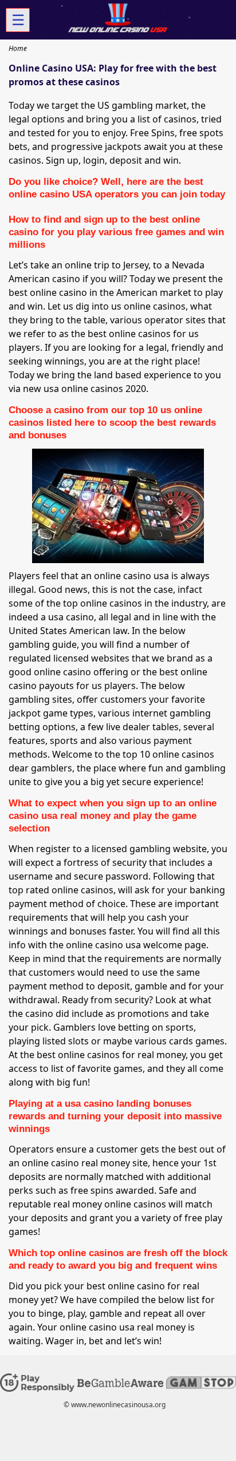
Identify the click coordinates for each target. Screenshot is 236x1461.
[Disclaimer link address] (120, 1384)
